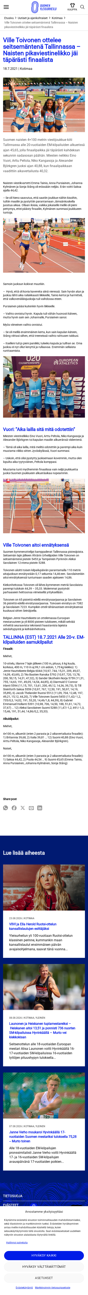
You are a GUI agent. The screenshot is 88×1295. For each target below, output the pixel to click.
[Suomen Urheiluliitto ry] (44, 7)
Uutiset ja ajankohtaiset (33, 18)
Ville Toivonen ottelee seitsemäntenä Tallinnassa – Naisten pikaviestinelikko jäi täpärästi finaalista (41, 25)
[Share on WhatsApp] (5, 808)
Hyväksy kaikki (44, 1255)
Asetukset (44, 1278)
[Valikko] (6, 7)
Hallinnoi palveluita (17, 1242)
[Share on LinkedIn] (39, 808)
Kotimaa (57, 18)
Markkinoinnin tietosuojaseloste (52, 1287)
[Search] (82, 7)
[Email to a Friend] (31, 808)
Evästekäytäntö (24, 1287)
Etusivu (9, 18)
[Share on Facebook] (14, 808)
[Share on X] (22, 808)
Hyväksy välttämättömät (44, 1267)
